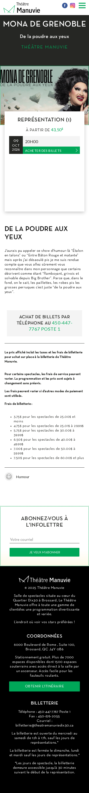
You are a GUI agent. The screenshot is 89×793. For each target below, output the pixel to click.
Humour (10, 476)
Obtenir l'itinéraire (44, 686)
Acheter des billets (43, 151)
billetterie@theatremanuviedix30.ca (44, 725)
